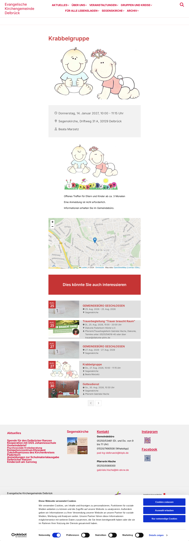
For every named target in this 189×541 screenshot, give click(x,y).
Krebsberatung (33, 447)
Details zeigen (156, 535)
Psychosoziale (15, 447)
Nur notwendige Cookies (164, 518)
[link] (60, 5)
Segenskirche (112, 10)
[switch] (85, 535)
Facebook (149, 449)
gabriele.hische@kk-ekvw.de (113, 469)
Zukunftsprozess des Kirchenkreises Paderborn (30, 453)
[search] (182, 4)
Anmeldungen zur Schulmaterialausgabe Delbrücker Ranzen (33, 458)
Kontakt (103, 431)
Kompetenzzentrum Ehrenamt (26, 450)
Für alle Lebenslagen (81, 10)
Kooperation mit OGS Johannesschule (31, 442)
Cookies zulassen (164, 502)
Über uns (78, 5)
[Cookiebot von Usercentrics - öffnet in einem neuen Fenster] (19, 535)
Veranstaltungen (103, 5)
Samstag (22, 461)
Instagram (150, 431)
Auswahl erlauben (164, 510)
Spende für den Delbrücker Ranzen (29, 440)
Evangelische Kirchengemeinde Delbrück (19, 8)
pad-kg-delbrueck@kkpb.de (112, 452)
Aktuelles (59, 5)
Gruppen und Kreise (135, 5)
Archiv (132, 10)
